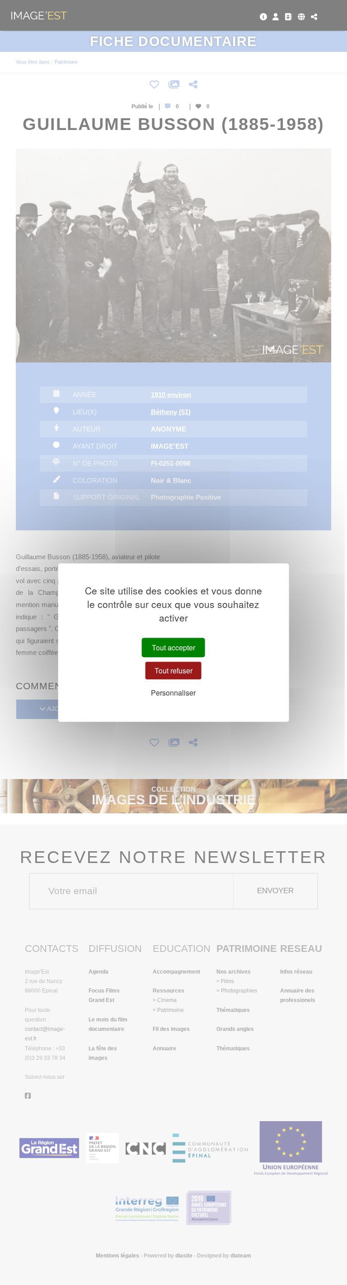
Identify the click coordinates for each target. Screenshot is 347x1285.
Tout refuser (173, 670)
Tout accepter (173, 647)
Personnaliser (173, 692)
